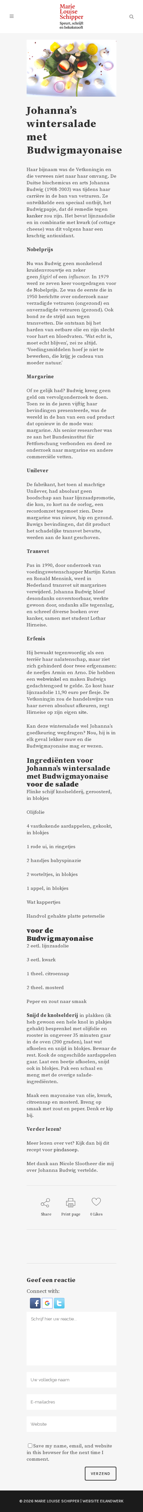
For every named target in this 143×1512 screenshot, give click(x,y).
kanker (35, 216)
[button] (36, 1303)
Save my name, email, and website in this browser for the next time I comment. (69, 1452)
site (82, 712)
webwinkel (49, 679)
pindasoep (65, 1150)
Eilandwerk (112, 1501)
